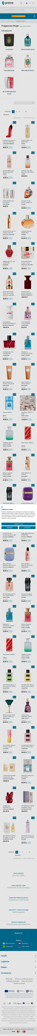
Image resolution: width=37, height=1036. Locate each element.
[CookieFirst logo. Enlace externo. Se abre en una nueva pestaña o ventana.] (2, 507)
